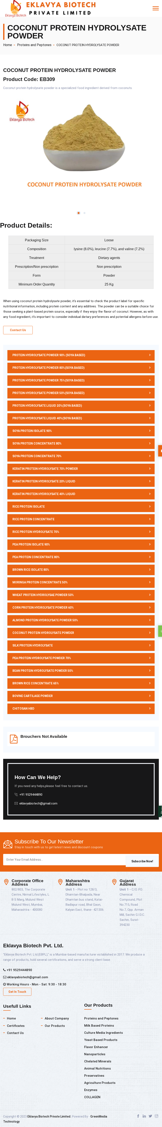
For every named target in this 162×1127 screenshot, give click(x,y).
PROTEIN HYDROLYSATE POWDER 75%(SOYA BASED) (48, 380)
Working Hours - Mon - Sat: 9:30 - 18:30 (36, 984)
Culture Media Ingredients (103, 1033)
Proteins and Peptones (34, 45)
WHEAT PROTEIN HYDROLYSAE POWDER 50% (43, 595)
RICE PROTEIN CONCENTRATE (33, 519)
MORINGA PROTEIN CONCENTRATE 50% (40, 582)
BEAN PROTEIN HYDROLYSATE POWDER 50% (42, 670)
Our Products (55, 1026)
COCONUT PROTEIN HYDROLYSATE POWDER (88, 45)
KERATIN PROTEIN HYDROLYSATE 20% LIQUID (43, 481)
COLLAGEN (92, 1097)
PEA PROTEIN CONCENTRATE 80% (36, 557)
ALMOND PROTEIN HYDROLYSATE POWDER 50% (45, 620)
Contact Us (18, 330)
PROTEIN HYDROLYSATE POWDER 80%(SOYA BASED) (48, 367)
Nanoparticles (94, 1054)
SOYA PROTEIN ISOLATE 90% (32, 431)
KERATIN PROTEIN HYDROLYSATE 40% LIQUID (43, 494)
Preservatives (94, 1076)
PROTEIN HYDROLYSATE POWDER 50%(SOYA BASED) (48, 393)
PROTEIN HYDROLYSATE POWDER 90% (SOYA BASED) (48, 355)
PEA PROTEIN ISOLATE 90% (31, 544)
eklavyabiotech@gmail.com (38, 803)
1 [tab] (79, 213)
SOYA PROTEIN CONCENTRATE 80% (37, 443)
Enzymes (90, 1090)
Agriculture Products (99, 1083)
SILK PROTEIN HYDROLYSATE (32, 645)
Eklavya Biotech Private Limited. (49, 1116)
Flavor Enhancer (96, 1047)
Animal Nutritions (97, 1068)
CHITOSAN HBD (23, 708)
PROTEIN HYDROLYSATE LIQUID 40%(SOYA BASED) (47, 418)
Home (7, 45)
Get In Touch (17, 991)
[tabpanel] (81, 150)
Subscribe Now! (142, 861)
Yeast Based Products (100, 1040)
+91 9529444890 (19, 970)
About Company (57, 1018)
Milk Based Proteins (99, 1025)
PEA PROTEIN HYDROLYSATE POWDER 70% (41, 658)
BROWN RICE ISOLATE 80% (30, 569)
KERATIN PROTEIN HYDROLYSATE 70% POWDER (45, 468)
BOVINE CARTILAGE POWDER (32, 696)
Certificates (15, 1026)
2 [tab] (84, 213)
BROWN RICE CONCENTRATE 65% (35, 683)
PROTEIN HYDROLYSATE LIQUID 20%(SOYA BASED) (47, 405)
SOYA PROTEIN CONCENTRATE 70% (37, 456)
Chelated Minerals (97, 1061)
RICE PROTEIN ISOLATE (28, 506)
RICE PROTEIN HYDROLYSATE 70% (35, 532)
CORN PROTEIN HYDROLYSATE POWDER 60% (43, 607)
